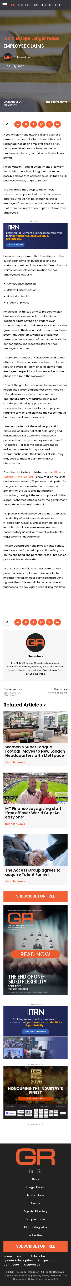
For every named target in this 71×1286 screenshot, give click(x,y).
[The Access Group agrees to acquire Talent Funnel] (35, 850)
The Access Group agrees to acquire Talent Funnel (32, 872)
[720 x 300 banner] (35, 236)
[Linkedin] (17, 124)
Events (35, 1203)
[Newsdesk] (8, 57)
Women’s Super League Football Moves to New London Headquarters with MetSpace (35, 751)
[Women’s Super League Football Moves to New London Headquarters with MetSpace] (35, 727)
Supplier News (15, 762)
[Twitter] (38, 1171)
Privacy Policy (41, 1275)
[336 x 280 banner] (35, 1032)
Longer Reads (35, 1187)
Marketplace (35, 1195)
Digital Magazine (35, 1227)
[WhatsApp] (41, 124)
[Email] (49, 124)
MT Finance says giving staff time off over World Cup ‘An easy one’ (33, 813)
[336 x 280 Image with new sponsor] (35, 1092)
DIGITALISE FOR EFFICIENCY (12, 103)
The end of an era (57, 101)
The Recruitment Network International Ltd (40, 1277)
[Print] (57, 124)
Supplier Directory (35, 1211)
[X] (25, 124)
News (35, 1179)
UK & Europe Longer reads (32, 38)
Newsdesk (23, 57)
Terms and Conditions (17, 1275)
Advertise (35, 1235)
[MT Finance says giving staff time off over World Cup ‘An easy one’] (35, 788)
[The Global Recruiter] (35, 5)
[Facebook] (33, 124)
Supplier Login (35, 1219)
